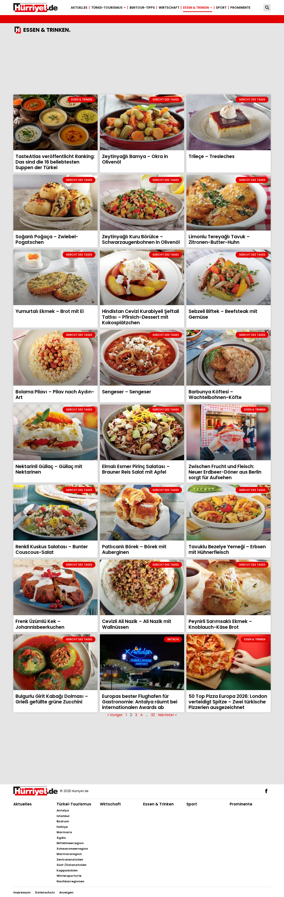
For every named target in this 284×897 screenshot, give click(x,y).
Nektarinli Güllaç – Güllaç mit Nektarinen (49, 469)
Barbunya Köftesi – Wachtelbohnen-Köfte (215, 394)
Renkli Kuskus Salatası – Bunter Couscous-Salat (52, 549)
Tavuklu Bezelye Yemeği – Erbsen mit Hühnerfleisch (227, 549)
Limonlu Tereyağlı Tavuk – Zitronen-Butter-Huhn (219, 239)
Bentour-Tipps (142, 7)
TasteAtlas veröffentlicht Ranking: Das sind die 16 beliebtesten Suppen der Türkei (55, 162)
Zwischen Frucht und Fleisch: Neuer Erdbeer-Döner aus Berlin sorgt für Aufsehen (225, 472)
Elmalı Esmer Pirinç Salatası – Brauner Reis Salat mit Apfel (136, 469)
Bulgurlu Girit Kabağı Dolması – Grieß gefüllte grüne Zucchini (52, 699)
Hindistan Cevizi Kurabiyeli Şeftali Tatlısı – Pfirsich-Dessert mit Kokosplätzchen (140, 317)
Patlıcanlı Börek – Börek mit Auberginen (134, 549)
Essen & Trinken (196, 7)
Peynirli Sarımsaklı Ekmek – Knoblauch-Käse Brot (220, 624)
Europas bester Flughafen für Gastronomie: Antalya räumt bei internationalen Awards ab (139, 702)
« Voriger (115, 714)
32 (153, 714)
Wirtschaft (169, 7)
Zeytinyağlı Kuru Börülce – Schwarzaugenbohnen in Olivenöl (141, 239)
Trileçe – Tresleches (212, 156)
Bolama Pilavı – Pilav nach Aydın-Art (55, 394)
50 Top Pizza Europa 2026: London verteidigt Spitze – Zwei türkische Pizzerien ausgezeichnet (228, 702)
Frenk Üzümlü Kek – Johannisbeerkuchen (40, 624)
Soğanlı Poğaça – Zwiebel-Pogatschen (47, 239)
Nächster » (167, 714)
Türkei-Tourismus (106, 7)
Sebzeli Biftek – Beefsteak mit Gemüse (223, 314)
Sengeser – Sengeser (126, 391)
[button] (267, 7)
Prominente (240, 7)
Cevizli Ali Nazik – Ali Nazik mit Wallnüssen (136, 624)
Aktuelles (79, 7)
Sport (221, 7)
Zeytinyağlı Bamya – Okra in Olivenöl (135, 159)
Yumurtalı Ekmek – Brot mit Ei (50, 311)
